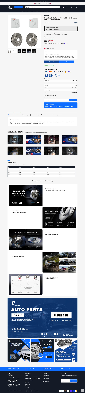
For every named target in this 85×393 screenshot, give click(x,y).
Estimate (73, 100)
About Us (58, 10)
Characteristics (46, 115)
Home (20, 10)
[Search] (71, 7)
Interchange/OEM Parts (58, 115)
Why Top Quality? (35, 115)
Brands (28, 10)
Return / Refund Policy (47, 377)
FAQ (44, 10)
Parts (23, 10)
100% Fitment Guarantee (14, 115)
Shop (18, 7)
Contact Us (63, 10)
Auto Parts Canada (29, 379)
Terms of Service (46, 379)
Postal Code (50, 97)
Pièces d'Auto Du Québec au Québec (32, 378)
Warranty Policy (46, 381)
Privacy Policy (46, 378)
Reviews (47, 10)
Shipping (37, 10)
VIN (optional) (48, 51)
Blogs (33, 10)
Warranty (26, 115)
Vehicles (52, 10)
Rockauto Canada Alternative (31, 377)
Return (41, 10)
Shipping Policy (46, 375)
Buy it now (67, 61)
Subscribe (73, 380)
